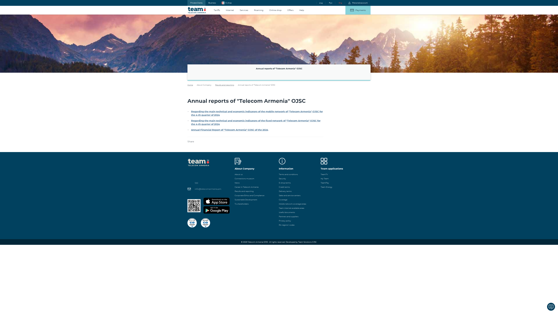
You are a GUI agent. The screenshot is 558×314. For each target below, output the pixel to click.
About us (239, 174)
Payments (360, 10)
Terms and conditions (288, 174)
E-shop (229, 3)
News (237, 183)
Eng (340, 3)
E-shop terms (285, 183)
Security (282, 178)
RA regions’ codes (287, 225)
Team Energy (326, 187)
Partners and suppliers (288, 216)
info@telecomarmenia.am (208, 189)
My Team (325, 178)
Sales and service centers (290, 195)
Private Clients (196, 3)
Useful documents (287, 212)
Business (212, 3)
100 (196, 183)
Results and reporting (224, 85)
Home (190, 85)
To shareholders (242, 204)
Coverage (283, 200)
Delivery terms (285, 191)
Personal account (360, 3)
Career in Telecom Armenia (247, 187)
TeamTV (324, 174)
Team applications (332, 168)
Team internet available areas (291, 208)
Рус (330, 3)
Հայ (321, 3)
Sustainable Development (246, 200)
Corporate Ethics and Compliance (249, 195)
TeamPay (325, 183)
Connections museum (244, 178)
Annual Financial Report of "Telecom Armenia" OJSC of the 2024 (229, 130)
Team (196, 10)
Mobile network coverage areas (292, 204)
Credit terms (284, 187)
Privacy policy (285, 221)
